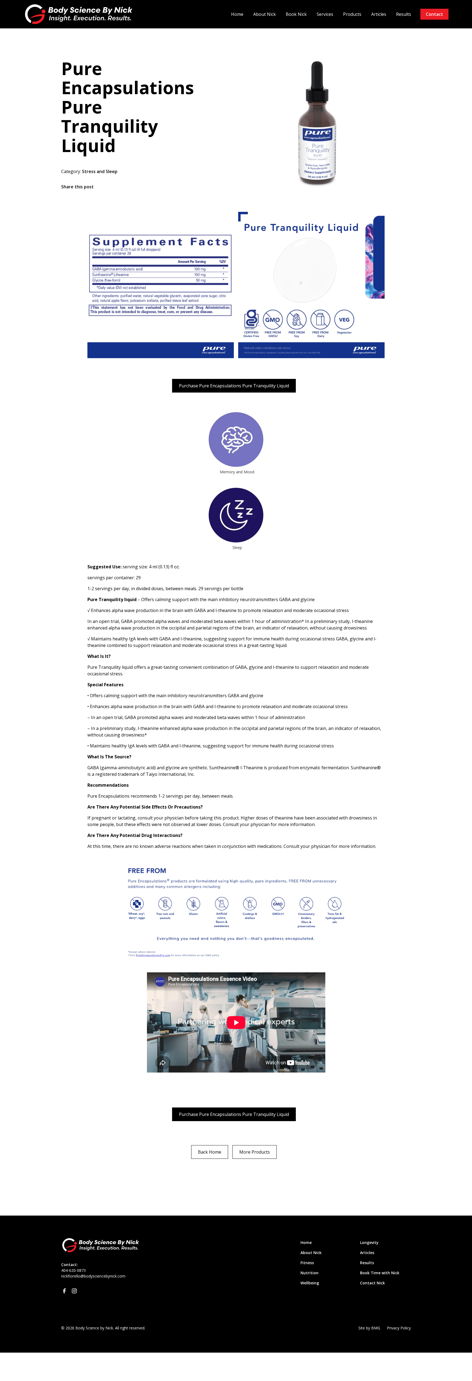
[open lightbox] (160, 285)
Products (352, 14)
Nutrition (309, 1272)
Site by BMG (369, 1327)
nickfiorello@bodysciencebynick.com (93, 1276)
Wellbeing (309, 1282)
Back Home (209, 1152)
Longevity (369, 1242)
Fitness (307, 1262)
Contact (434, 14)
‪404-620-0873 (73, 1270)
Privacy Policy (399, 1327)
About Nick (264, 14)
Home (237, 14)
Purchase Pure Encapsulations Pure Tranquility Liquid (234, 386)
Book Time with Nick (379, 1272)
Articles (378, 14)
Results (403, 14)
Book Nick (296, 14)
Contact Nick (372, 1282)
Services (325, 14)
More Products (254, 1152)
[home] (80, 14)
